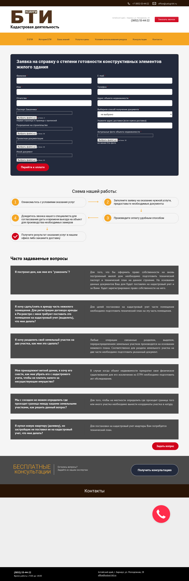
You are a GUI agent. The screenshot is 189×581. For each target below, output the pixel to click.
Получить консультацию (155, 470)
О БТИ (30, 39)
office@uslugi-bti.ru (167, 3)
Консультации (140, 39)
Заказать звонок (166, 19)
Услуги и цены (82, 39)
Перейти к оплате (33, 167)
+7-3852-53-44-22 (140, 3)
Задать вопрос (165, 446)
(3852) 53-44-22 (140, 20)
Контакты (157, 39)
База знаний (63, 39)
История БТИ (45, 39)
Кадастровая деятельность (34, 26)
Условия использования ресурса (111, 39)
